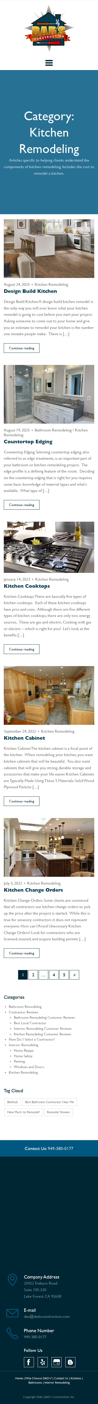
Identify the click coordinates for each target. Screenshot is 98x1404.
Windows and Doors (29, 1067)
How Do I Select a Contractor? (32, 1039)
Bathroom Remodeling (53, 430)
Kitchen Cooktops (27, 586)
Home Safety (23, 1056)
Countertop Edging (28, 442)
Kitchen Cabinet (24, 738)
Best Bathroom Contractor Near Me (49, 1102)
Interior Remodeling (23, 1045)
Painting (19, 1061)
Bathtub (12, 1102)
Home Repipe (24, 1050)
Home (19, 1378)
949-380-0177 (60, 1148)
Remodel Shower (58, 1112)
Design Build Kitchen (30, 291)
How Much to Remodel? (23, 1112)
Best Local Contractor (30, 1023)
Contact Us (61, 1378)
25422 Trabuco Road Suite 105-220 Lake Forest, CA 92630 (42, 1289)
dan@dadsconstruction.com (47, 1316)
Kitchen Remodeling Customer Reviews (42, 1034)
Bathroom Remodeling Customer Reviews (44, 1017)
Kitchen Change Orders (33, 890)
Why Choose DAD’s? (38, 1378)
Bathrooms (35, 1382)
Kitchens (76, 1378)
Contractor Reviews (23, 1012)
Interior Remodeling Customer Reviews (43, 1029)
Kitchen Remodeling (51, 284)
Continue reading (21, 348)
